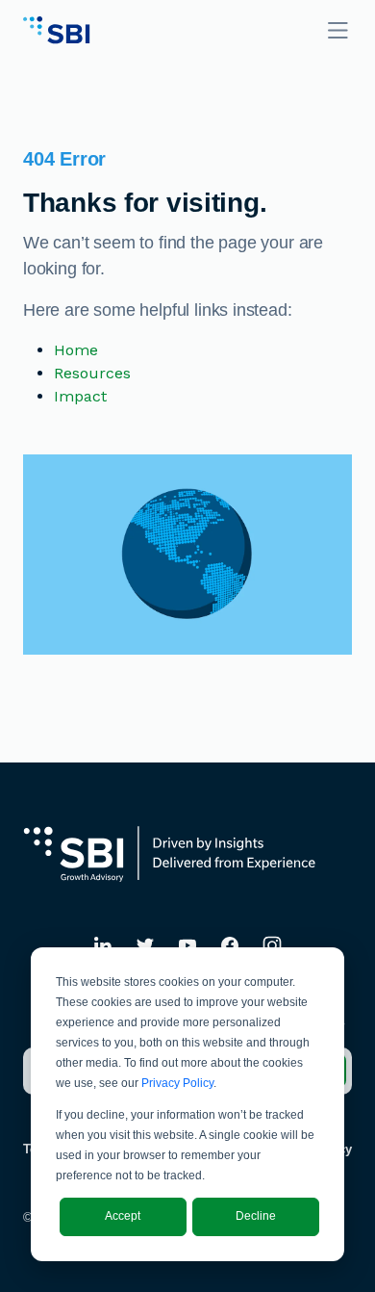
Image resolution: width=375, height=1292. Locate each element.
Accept (122, 1216)
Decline (256, 1216)
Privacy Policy (177, 1083)
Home (76, 350)
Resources (92, 373)
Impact (80, 396)
